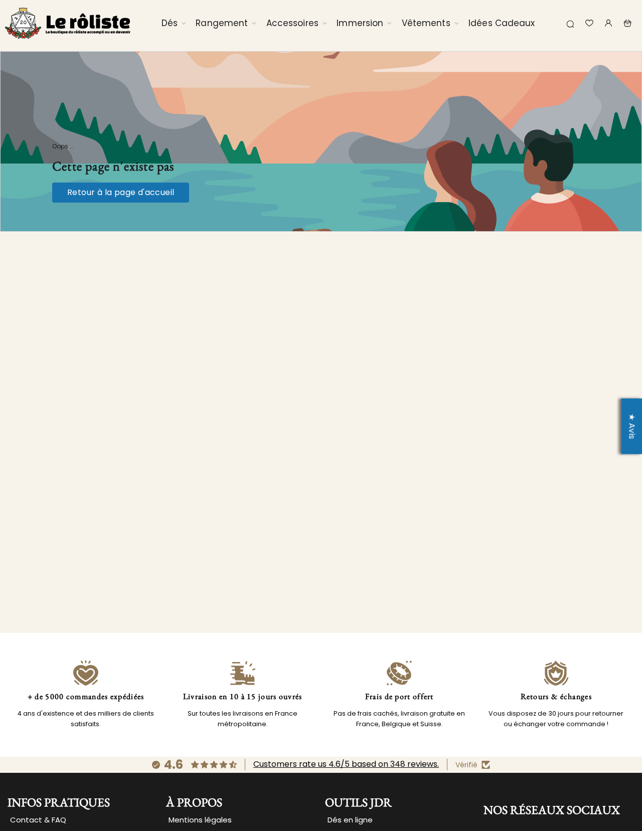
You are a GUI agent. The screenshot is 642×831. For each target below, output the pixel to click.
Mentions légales (200, 819)
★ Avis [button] (631, 426)
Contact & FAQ (38, 819)
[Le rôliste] (67, 23)
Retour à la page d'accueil (120, 192)
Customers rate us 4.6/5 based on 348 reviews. (346, 764)
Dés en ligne (350, 819)
